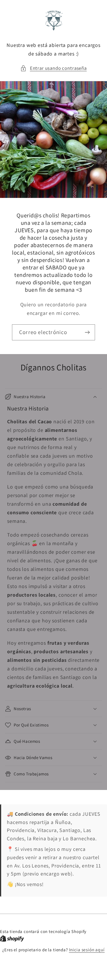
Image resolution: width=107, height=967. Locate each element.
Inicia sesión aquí (87, 949)
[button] (53, 68)
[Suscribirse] (87, 332)
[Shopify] (12, 938)
